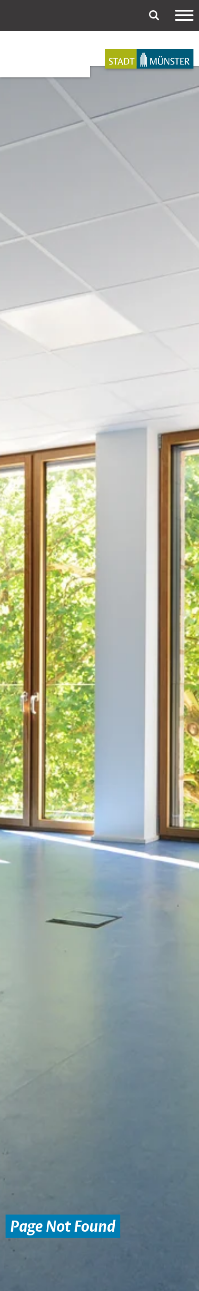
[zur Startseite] (149, 59)
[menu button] (184, 15)
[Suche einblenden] (154, 15)
